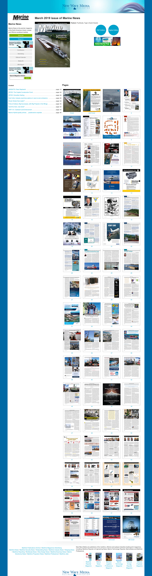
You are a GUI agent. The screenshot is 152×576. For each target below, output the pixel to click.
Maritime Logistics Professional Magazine (109, 565)
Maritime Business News (58, 552)
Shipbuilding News (42, 550)
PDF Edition (101, 30)
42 (131, 380)
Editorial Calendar (21, 57)
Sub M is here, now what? (16, 107)
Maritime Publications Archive (31, 548)
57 (111, 486)
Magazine (20, 39)
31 (72, 326)
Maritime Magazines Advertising (52, 548)
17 (111, 220)
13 (111, 193)
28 (92, 300)
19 (72, 246)
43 (72, 406)
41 (111, 380)
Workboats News (31, 552)
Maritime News (14, 550)
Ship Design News (44, 552)
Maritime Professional (51, 554)
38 (131, 353)
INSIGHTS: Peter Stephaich (17, 89)
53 (111, 460)
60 (92, 513)
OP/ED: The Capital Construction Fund (20, 92)
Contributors (20, 50)
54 (131, 460)
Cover (72, 113)
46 (131, 406)
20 (92, 246)
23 (72, 273)
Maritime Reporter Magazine (88, 564)
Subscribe (21, 35)
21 (111, 246)
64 (92, 540)
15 (72, 220)
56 (92, 486)
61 (111, 513)
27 (72, 300)
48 (92, 433)
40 (92, 380)
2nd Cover (92, 113)
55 (72, 486)
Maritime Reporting (19, 552)
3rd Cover (112, 540)
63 (72, 540)
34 (131, 326)
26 (131, 273)
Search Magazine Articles (17, 75)
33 (111, 326)
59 (72, 513)
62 (131, 513)
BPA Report (21, 64)
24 (92, 273)
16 (92, 220)
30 (131, 300)
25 (111, 273)
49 (111, 433)
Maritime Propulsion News (35, 554)
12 (92, 193)
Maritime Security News (27, 550)
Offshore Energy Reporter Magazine (129, 565)
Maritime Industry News (56, 550)
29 (111, 300)
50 (131, 433)
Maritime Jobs (64, 554)
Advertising (21, 54)
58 (131, 486)
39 (72, 380)
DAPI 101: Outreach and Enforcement (20, 110)
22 (131, 246)
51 (72, 460)
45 (111, 406)
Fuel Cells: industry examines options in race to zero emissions (28, 98)
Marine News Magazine (99, 564)
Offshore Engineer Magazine (139, 564)
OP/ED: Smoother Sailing (16, 95)
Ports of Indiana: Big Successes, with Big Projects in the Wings (28, 104)
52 (92, 460)
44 (92, 406)
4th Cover (131, 540)
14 (131, 193)
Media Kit (20, 61)
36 (92, 353)
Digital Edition (113, 30)
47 (72, 433)
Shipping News (69, 550)
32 (92, 326)
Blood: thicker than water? (16, 101)
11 (72, 193)
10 (131, 166)
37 (111, 353)
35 (72, 353)
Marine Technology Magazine (119, 564)
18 (131, 220)
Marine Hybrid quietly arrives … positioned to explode (25, 112)
